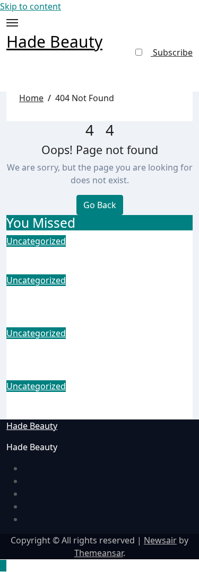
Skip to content (30, 6)
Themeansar (98, 553)
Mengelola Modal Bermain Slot (89, 254)
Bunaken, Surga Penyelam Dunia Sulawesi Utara (93, 353)
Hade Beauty (54, 41)
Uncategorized (36, 241)
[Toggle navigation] (12, 22)
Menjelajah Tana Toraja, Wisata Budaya (89, 406)
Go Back (99, 205)
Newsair (160, 540)
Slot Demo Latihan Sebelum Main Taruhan (96, 300)
